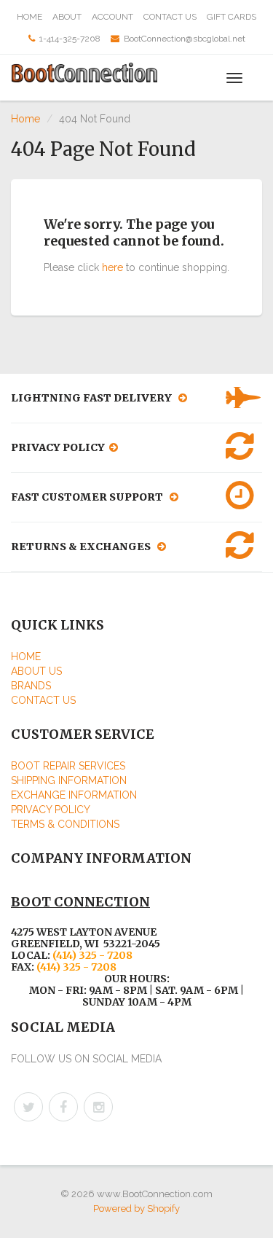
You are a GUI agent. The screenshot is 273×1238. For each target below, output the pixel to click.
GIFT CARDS (231, 17)
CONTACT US (170, 17)
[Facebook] (63, 1106)
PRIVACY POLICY (50, 809)
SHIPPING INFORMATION (69, 780)
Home (25, 119)
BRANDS (31, 686)
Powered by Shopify (136, 1208)
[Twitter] (28, 1106)
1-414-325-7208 (69, 39)
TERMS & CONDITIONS (65, 824)
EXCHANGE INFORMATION (74, 795)
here (112, 267)
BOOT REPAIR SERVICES (68, 766)
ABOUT (67, 17)
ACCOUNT (112, 17)
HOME (29, 17)
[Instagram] (98, 1106)
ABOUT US (36, 671)
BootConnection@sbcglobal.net (184, 39)
